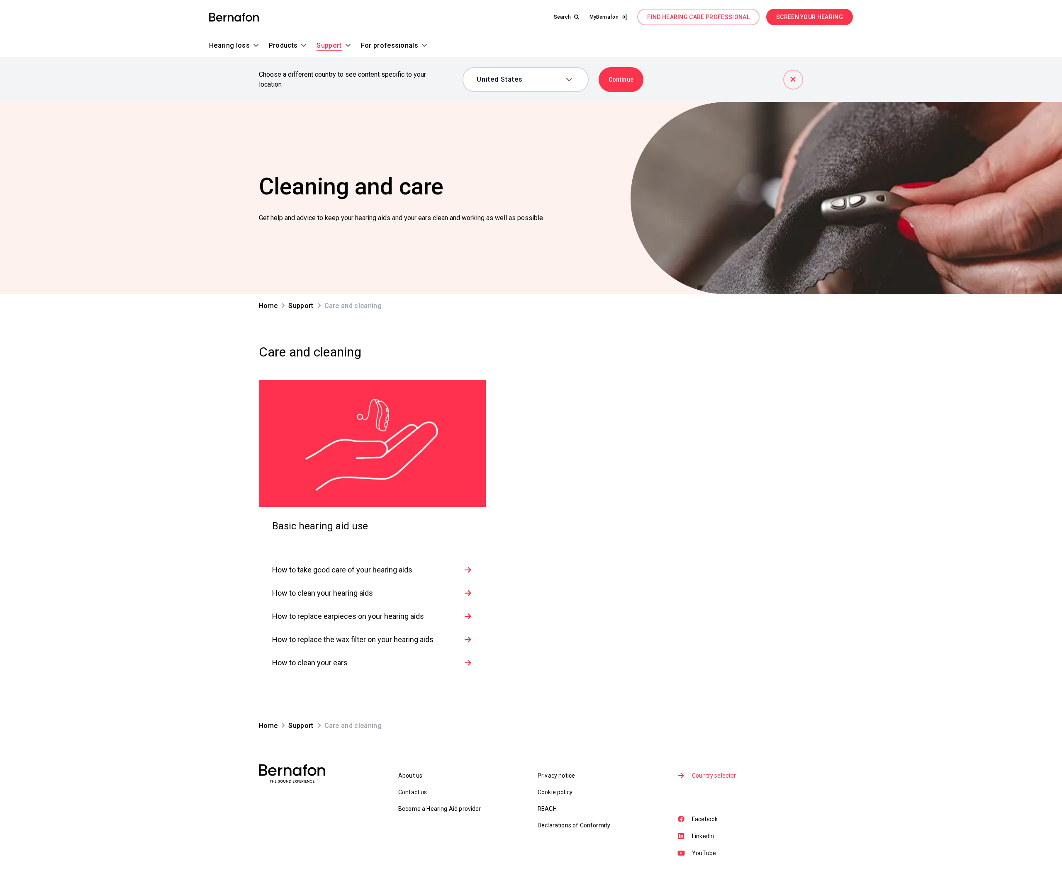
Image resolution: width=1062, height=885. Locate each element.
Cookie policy (555, 792)
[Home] (234, 17)
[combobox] (520, 79)
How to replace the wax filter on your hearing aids (353, 639)
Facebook (705, 819)
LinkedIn (703, 836)
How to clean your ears (310, 662)
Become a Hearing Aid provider (439, 808)
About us (410, 775)
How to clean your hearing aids (322, 593)
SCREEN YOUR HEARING (809, 17)
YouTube (704, 853)
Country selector (714, 775)
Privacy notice (556, 775)
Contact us (412, 792)
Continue (621, 79)
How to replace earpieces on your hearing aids (348, 616)
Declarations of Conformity (574, 825)
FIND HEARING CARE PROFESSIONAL (698, 17)
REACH (547, 808)
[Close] (793, 80)
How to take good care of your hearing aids (342, 569)
